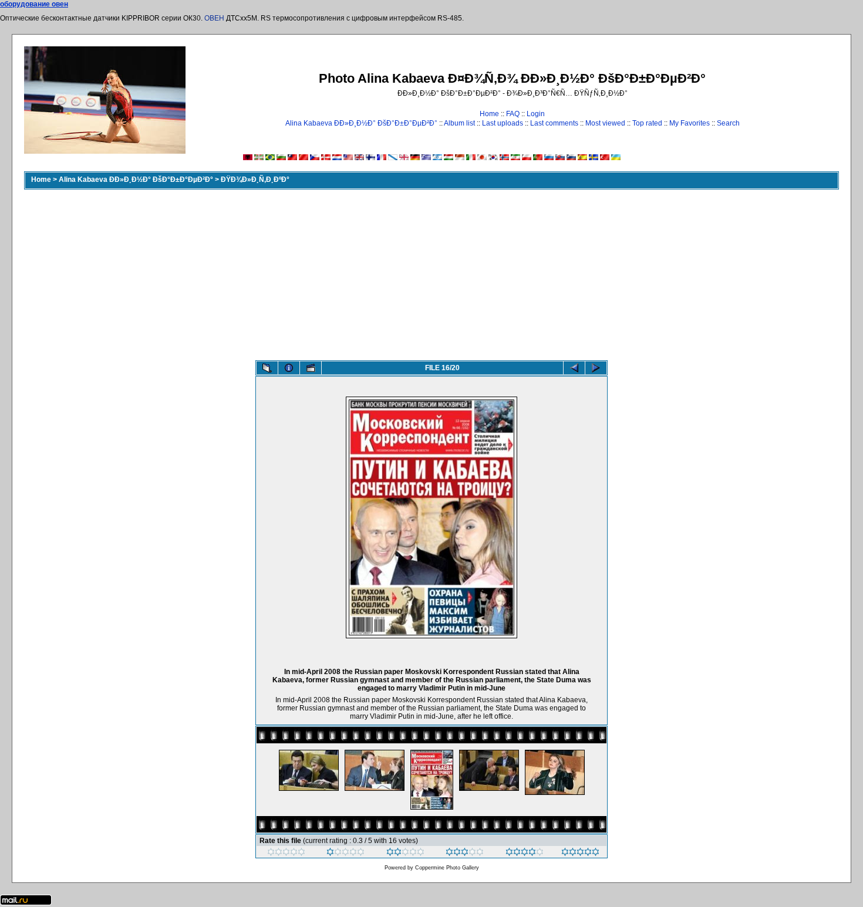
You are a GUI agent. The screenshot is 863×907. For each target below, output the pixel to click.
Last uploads (502, 123)
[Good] (465, 854)
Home (489, 114)
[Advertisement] (431, 272)
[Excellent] (524, 854)
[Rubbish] (286, 854)
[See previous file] (574, 367)
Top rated (647, 123)
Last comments (554, 123)
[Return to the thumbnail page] (267, 367)
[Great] (580, 854)
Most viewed (605, 123)
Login (536, 114)
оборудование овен (34, 4)
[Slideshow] (310, 367)
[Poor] (345, 854)
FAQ (513, 114)
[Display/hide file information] (288, 367)
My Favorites (689, 123)
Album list (459, 123)
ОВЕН (214, 18)
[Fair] (405, 854)
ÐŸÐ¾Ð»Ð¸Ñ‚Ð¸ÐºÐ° (255, 179)
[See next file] (595, 367)
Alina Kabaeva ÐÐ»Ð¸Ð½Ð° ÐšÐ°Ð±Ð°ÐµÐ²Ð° (361, 123)
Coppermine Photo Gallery (447, 868)
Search (728, 123)
